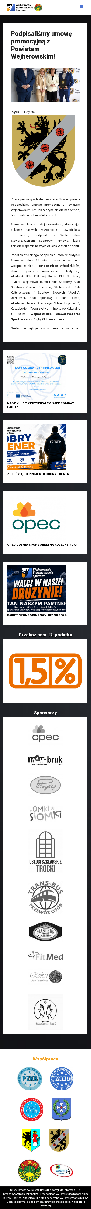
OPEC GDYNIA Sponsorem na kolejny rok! (42, 544)
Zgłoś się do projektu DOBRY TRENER (38, 474)
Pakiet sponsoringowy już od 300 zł (37, 615)
